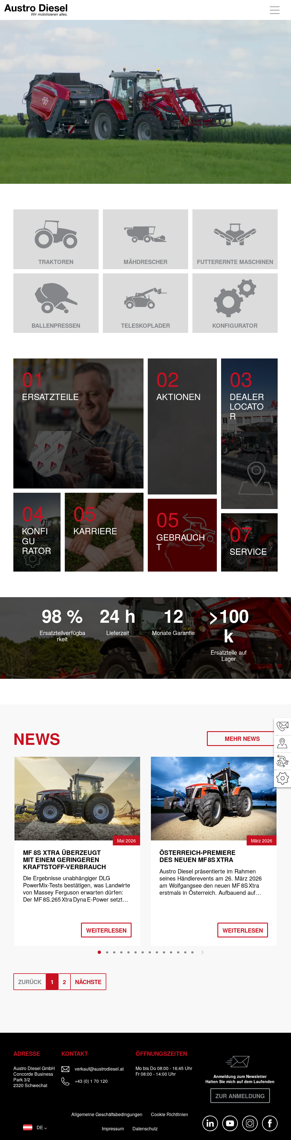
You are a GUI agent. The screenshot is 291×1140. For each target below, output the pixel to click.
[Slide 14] (192, 952)
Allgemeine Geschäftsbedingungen (106, 1114)
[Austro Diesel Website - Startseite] (35, 10)
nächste (88, 982)
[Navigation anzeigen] (275, 10)
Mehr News (242, 738)
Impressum (113, 1128)
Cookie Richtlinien (169, 1114)
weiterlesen (106, 930)
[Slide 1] (99, 952)
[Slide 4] (121, 952)
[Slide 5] (128, 952)
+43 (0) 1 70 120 (91, 1081)
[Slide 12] (178, 952)
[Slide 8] (149, 952)
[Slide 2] (107, 952)
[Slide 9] (156, 952)
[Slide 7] (142, 952)
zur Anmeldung (240, 1096)
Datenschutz (145, 1128)
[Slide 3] (114, 952)
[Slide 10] (164, 952)
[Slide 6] (135, 952)
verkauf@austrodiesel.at (103, 1068)
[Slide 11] (171, 952)
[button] (35, 1127)
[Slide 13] (185, 952)
